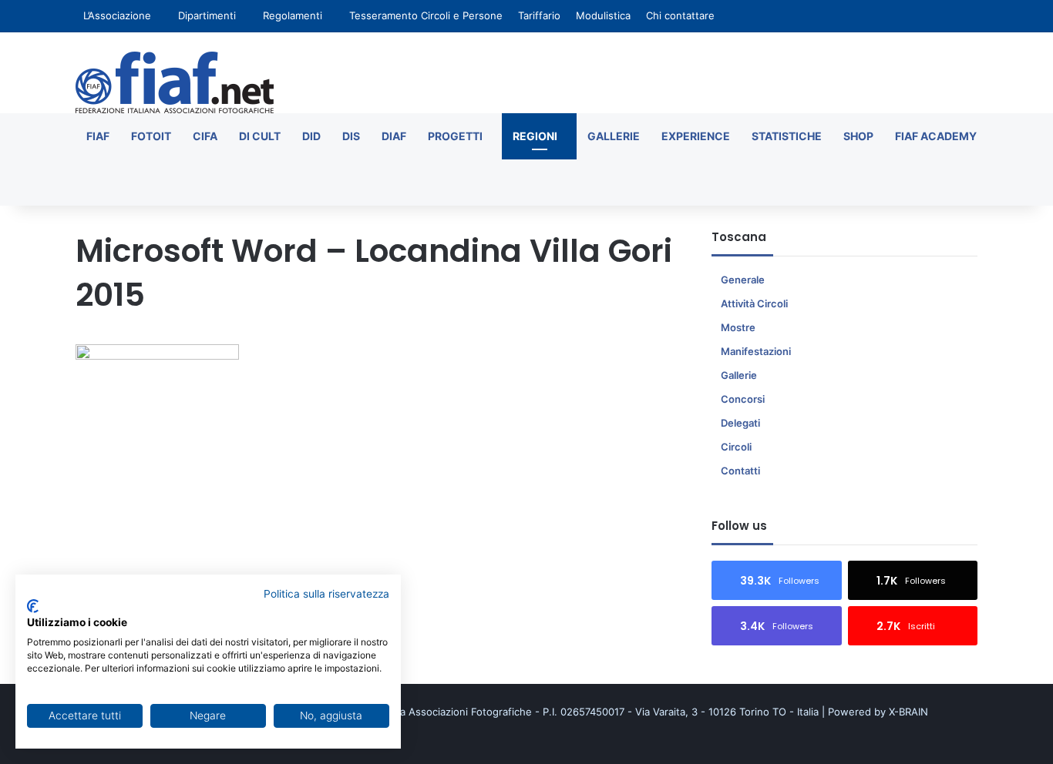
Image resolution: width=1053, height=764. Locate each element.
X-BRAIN (908, 711)
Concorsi (743, 399)
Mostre (738, 327)
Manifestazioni (756, 351)
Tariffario (539, 15)
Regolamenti (292, 15)
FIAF (97, 135)
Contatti (740, 470)
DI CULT (260, 135)
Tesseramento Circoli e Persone (426, 15)
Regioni (535, 135)
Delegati (740, 423)
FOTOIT (151, 135)
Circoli (736, 447)
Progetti (455, 135)
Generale (743, 279)
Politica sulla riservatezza (326, 594)
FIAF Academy (936, 135)
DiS (351, 135)
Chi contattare (680, 15)
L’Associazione (117, 15)
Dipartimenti (207, 15)
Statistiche (787, 135)
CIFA (205, 135)
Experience (695, 135)
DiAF (394, 135)
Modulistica (603, 15)
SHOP (858, 135)
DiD (311, 135)
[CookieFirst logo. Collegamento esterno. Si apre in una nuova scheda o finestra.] (33, 606)
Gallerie (613, 135)
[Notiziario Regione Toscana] (175, 82)
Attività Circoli (754, 303)
